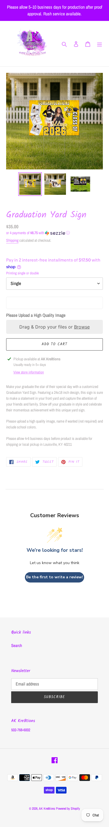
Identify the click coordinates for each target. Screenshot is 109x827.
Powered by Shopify (68, 808)
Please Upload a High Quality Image (35, 315)
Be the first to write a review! (54, 577)
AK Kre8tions (47, 808)
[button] (38, 233)
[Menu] (99, 44)
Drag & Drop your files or (54, 327)
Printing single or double (22, 273)
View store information (28, 372)
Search (16, 645)
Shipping (12, 240)
